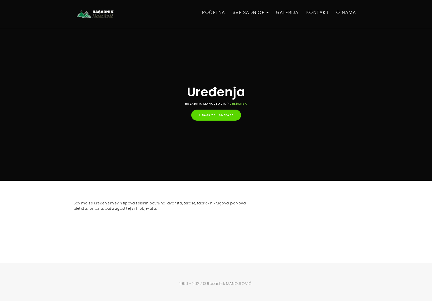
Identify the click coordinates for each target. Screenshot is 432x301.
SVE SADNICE (249, 12)
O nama (346, 12)
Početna (213, 12)
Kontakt (317, 12)
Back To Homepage (217, 115)
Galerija (287, 12)
